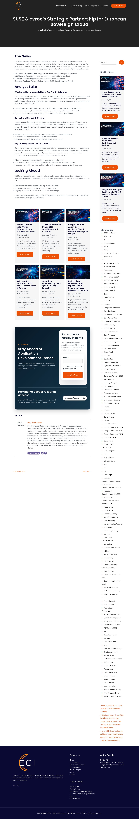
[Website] (45, 453)
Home (72, 760)
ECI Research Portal (77, 765)
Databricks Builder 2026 (113, 338)
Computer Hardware (112, 308)
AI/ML (106, 247)
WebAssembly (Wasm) (112, 690)
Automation (108, 270)
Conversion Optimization (113, 314)
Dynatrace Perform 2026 (113, 376)
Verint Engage (109, 679)
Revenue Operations (112, 625)
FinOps (106, 410)
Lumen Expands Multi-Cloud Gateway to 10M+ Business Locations (26, 228)
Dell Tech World (110, 349)
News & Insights (91, 6)
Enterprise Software (72, 30)
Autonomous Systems (112, 273)
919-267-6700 (105, 767)
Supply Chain (109, 662)
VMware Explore (110, 686)
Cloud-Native (109, 297)
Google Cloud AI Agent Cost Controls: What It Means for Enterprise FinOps (78, 229)
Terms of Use (74, 786)
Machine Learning (110, 514)
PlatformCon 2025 (111, 594)
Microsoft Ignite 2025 (112, 548)
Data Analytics (109, 328)
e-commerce (109, 379)
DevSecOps (108, 359)
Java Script (108, 475)
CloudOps (107, 301)
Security (107, 638)
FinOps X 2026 (109, 414)
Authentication (109, 267)
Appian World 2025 (111, 253)
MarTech (107, 534)
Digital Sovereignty (111, 362)
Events (106, 407)
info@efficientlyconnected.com (112, 765)
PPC (105, 598)
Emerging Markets (111, 393)
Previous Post (19, 471)
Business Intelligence (112, 287)
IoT (105, 464)
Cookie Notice (75, 799)
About (72, 772)
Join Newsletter (72, 375)
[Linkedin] (17, 785)
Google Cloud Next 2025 (113, 427)
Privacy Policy (75, 789)
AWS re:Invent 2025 (111, 280)
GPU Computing (110, 451)
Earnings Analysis (110, 383)
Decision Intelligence (112, 342)
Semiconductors (110, 642)
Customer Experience (112, 321)
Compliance (108, 304)
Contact (105, 6)
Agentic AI (108, 236)
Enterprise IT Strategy (112, 400)
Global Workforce (110, 424)
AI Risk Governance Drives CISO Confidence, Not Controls (51, 228)
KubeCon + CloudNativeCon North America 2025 (110, 500)
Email (65, 358)
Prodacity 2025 (109, 601)
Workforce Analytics (111, 693)
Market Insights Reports (113, 524)
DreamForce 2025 (111, 373)
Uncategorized (109, 676)
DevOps (107, 355)
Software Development (113, 659)
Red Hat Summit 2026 (112, 621)
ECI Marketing (76, 6)
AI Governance (109, 243)
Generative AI (109, 417)
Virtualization (109, 683)
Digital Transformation (112, 366)
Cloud (61, 30)
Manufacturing (109, 521)
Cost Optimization (110, 318)
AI (104, 240)
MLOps (106, 551)
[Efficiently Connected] (19, 6)
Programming (109, 604)
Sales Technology (110, 635)
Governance (85, 30)
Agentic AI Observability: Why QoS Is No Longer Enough (51, 284)
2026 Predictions (110, 233)
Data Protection (110, 335)
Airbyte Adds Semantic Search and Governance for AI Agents (26, 284)
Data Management (111, 332)
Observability (109, 561)
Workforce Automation (112, 696)
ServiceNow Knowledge (113, 649)
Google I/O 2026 (110, 437)
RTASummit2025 (110, 628)
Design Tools (108, 352)
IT (104, 468)
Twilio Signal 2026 (110, 672)
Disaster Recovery (110, 369)
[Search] (121, 62)
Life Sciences (108, 510)
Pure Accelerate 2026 (112, 614)
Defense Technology (112, 345)
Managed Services (111, 517)
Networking (108, 558)
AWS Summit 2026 (111, 284)
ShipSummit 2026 (110, 652)
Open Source (95, 30)
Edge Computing (110, 386)
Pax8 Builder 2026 (111, 587)
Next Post (87, 471)
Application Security (111, 263)
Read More (25, 254)
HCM (106, 454)
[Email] (42, 453)
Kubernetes (108, 507)
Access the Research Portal (75, 398)
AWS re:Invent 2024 (111, 277)
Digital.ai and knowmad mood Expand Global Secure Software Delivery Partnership (78, 286)
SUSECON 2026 (110, 666)
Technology (108, 669)
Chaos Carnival (109, 291)
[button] (67, 6)
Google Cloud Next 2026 (113, 431)
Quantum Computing (112, 618)
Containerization (110, 311)
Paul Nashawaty (34, 422)
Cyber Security (109, 325)
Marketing (108, 527)
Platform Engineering (112, 591)
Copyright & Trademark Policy (81, 791)
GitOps (106, 420)
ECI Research (61, 6)
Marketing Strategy (111, 531)
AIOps (106, 250)
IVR (105, 471)
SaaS (105, 631)
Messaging (108, 544)
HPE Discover (109, 458)
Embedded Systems (111, 390)
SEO (105, 645)
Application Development (49, 30)
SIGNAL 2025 (109, 655)
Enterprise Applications (112, 396)
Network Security (110, 554)
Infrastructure (109, 461)
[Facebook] (13, 785)
